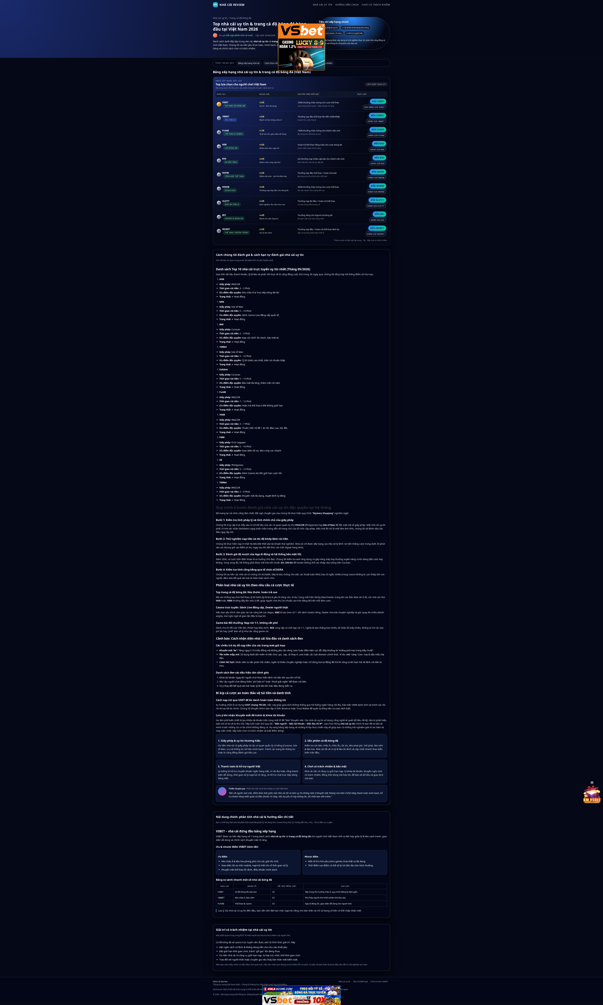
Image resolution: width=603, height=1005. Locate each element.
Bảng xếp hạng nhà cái (248, 63)
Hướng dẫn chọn (347, 4)
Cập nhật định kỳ (376, 84)
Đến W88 (379, 143)
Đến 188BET (377, 115)
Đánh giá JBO (377, 220)
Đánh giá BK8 (377, 163)
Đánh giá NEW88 (376, 192)
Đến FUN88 (378, 129)
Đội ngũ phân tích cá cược (239, 35)
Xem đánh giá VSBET (374, 107)
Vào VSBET (378, 101)
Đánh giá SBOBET (375, 234)
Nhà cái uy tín (322, 4)
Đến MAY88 (378, 171)
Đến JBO (379, 214)
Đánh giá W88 (377, 149)
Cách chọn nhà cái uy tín (276, 63)
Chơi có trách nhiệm (376, 4)
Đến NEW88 (377, 186)
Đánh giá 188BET (376, 121)
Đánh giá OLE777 (375, 206)
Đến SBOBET (377, 228)
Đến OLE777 (377, 200)
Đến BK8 (379, 157)
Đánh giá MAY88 (376, 177)
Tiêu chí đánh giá (360, 981)
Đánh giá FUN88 (376, 135)
